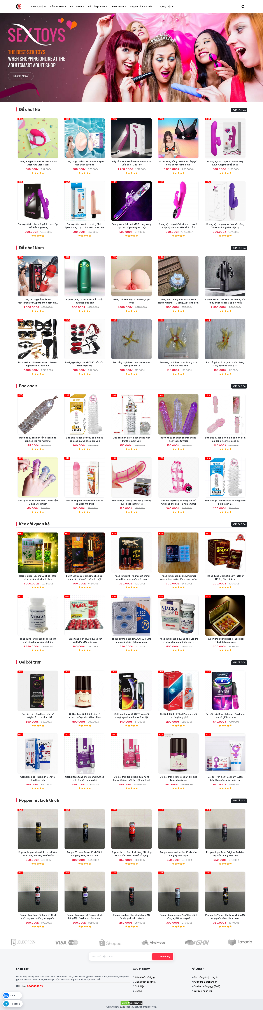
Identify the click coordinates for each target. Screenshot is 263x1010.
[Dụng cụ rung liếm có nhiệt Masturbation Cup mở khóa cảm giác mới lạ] (38, 276)
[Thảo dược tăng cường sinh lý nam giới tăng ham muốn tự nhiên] (38, 615)
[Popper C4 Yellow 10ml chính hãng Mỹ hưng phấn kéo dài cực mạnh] (225, 892)
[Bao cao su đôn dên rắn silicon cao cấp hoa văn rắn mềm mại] (38, 414)
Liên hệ (138, 991)
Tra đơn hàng (162, 956)
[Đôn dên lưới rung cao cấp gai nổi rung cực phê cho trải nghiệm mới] (178, 477)
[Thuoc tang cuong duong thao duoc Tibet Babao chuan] (225, 615)
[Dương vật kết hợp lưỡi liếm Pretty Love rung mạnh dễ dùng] (225, 138)
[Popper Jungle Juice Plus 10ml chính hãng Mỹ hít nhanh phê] (178, 892)
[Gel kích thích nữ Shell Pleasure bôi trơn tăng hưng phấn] (178, 691)
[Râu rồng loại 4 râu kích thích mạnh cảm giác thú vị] (131, 339)
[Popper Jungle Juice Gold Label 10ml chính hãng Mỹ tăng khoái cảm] (38, 829)
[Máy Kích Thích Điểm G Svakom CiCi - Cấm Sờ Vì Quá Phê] (131, 138)
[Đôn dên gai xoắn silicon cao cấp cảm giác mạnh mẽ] (225, 477)
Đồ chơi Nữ (29, 109)
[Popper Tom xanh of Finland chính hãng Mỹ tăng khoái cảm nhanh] (85, 892)
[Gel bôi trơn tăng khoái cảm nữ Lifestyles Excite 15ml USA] (38, 691)
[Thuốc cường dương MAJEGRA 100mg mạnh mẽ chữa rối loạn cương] (131, 615)
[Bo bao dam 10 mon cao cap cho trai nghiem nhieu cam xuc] (38, 339)
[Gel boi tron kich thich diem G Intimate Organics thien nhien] (85, 691)
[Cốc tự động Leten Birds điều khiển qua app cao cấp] (85, 276)
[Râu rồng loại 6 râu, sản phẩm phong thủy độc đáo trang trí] (225, 339)
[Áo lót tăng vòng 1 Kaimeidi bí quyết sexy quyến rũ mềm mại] (178, 138)
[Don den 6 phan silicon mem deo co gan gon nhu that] (85, 477)
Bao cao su (29, 385)
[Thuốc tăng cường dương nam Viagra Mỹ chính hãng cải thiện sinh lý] (178, 615)
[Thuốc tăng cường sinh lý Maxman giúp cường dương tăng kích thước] (178, 553)
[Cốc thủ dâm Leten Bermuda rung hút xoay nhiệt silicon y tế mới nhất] (225, 276)
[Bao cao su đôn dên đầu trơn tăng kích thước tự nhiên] (178, 414)
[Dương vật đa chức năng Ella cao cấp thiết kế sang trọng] (38, 201)
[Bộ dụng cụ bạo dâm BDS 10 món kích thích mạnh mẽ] (85, 339)
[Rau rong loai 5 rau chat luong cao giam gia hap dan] (178, 339)
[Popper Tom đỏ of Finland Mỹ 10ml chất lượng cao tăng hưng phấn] (38, 892)
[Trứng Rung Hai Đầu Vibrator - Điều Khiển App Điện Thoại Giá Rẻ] (38, 138)
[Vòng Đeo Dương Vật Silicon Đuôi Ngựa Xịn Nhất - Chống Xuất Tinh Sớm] (178, 276)
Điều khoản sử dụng (145, 977)
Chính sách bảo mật (145, 981)
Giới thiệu (139, 986)
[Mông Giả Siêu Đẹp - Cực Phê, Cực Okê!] (131, 276)
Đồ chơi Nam (31, 247)
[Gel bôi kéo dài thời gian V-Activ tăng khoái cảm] (38, 753)
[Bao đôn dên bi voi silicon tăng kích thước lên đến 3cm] (131, 414)
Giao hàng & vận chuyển (205, 977)
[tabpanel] (131, 57)
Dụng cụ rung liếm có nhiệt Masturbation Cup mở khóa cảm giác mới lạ (38, 302)
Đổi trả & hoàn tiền (202, 991)
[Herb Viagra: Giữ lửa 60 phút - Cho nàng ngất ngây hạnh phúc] (38, 553)
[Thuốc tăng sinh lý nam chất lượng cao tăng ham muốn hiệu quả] (131, 553)
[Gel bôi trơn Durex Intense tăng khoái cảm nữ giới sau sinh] (225, 691)
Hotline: (30, 986)
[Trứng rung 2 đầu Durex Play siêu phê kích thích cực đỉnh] (85, 138)
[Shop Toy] (19, 6)
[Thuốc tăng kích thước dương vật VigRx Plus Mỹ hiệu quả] (85, 615)
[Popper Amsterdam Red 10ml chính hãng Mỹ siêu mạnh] (178, 829)
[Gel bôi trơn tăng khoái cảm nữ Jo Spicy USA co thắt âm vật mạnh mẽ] (131, 753)
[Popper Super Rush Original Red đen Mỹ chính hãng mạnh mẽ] (225, 829)
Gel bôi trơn (30, 662)
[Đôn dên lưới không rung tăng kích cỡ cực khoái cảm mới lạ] (131, 477)
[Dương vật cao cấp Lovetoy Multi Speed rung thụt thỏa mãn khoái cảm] (85, 201)
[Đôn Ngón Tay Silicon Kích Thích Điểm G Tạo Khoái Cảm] (38, 477)
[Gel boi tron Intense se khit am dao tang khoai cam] (178, 753)
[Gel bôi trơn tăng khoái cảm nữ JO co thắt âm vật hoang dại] (85, 753)
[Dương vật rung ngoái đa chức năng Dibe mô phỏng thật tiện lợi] (225, 201)
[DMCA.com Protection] (131, 1003)
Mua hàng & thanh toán (205, 981)
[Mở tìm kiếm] (243, 6)
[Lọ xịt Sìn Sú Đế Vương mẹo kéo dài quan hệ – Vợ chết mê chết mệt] (85, 553)
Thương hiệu (164, 6)
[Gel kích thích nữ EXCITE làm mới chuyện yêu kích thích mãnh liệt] (131, 691)
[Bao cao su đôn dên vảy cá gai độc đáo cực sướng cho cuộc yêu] (85, 414)
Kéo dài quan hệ (34, 523)
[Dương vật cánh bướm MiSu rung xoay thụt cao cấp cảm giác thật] (131, 201)
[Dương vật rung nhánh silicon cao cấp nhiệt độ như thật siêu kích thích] (178, 201)
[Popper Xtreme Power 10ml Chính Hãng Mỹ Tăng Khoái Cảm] (85, 829)
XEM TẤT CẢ (239, 109)
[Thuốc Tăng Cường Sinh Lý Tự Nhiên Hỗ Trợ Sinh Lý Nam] (225, 553)
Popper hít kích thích (39, 800)
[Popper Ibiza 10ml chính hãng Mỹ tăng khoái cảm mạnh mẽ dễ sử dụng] (131, 829)
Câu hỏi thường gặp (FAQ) (206, 986)
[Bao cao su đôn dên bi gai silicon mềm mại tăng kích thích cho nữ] (225, 414)
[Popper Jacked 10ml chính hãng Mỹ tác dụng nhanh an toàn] (131, 892)
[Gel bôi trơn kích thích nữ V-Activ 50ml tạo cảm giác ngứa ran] (225, 753)
